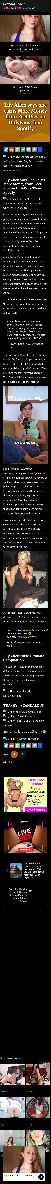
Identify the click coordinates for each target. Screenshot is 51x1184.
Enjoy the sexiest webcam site (38, 1121)
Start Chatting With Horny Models (12, 1121)
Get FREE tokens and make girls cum (11, 1087)
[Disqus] (25, 946)
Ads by (44, 1062)
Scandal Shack (14, 4)
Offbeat (10, 762)
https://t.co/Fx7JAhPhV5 (29, 338)
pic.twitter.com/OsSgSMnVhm (22, 636)
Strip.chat (4, 1091)
